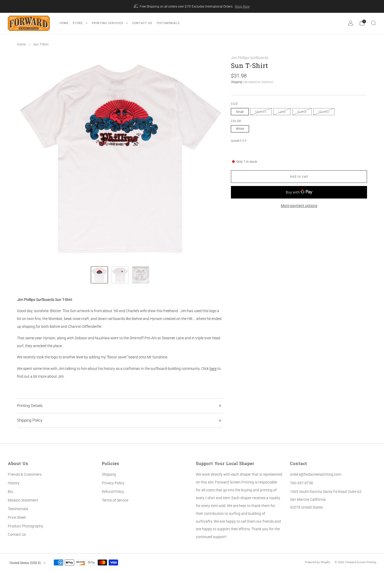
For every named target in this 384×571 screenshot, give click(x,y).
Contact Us (17, 534)
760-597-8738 (301, 483)
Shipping (236, 82)
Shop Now (242, 6)
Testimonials (18, 509)
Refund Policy (113, 492)
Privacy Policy (113, 483)
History (14, 483)
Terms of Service (115, 500)
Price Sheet (17, 517)
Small (240, 112)
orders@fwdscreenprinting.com (315, 474)
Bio (10, 492)
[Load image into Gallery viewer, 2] (120, 274)
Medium (261, 112)
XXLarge (323, 112)
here (213, 368)
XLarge (302, 112)
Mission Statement (23, 500)
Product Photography (25, 526)
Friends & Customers (25, 474)
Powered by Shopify (317, 562)
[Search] (373, 23)
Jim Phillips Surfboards (249, 58)
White (240, 129)
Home (21, 44)
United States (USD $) (25, 563)
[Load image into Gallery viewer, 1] (99, 274)
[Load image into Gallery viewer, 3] (140, 274)
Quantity (239, 141)
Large (282, 112)
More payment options (299, 205)
